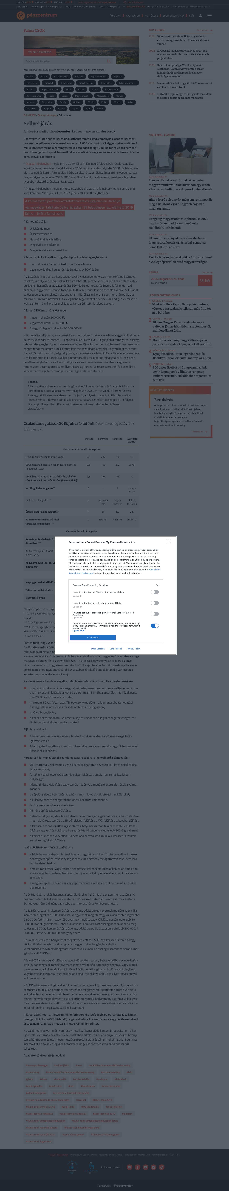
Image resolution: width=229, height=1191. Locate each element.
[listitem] (116, 585)
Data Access (116, 648)
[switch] (155, 592)
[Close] (170, 542)
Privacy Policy (133, 648)
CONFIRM (93, 637)
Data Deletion (98, 648)
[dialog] (115, 595)
